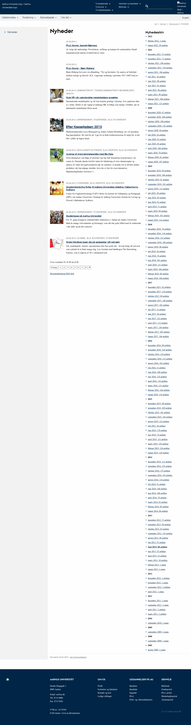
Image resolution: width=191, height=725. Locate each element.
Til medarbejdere (103, 10)
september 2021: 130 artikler (160, 67)
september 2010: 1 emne (158, 622)
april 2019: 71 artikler (157, 206)
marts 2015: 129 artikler (158, 443)
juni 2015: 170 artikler (157, 430)
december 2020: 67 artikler (159, 112)
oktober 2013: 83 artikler (158, 528)
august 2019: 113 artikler (158, 188)
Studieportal (166, 689)
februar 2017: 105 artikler (159, 331)
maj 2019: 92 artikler (157, 202)
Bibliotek (122, 7)
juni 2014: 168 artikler (157, 488)
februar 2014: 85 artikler (158, 506)
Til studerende (102, 3)
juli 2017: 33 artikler (156, 309)
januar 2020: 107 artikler (158, 161)
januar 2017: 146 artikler (158, 336)
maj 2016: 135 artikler (157, 376)
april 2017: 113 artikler (158, 322)
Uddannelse (9, 17)
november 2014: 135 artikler (160, 466)
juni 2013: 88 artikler (157, 546)
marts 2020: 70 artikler (157, 152)
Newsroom (174, 24)
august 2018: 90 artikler (158, 246)
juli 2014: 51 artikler (156, 484)
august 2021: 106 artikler (158, 72)
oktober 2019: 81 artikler (158, 179)
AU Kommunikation (78, 657)
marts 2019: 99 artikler (157, 211)
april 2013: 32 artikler (157, 555)
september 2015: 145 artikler (160, 416)
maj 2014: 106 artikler (157, 493)
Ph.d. (132, 696)
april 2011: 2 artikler (156, 609)
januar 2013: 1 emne (156, 569)
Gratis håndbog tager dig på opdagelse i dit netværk (93, 241)
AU (156, 24)
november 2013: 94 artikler (159, 524)
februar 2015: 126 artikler (159, 448)
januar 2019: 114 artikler (158, 220)
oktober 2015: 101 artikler (159, 412)
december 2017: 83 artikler (159, 287)
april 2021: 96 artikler (157, 90)
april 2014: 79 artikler (157, 497)
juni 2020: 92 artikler (157, 139)
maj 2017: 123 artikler (157, 318)
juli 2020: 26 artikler (156, 134)
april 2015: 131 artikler (158, 439)
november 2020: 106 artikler (160, 116)
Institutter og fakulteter (128, 3)
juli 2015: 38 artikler (156, 425)
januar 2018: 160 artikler (158, 278)
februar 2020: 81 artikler (158, 157)
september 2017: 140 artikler (160, 300)
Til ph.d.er (100, 7)
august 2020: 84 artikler (158, 130)
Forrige (54, 267)
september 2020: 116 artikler (160, 125)
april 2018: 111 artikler (158, 264)
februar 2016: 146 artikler (159, 390)
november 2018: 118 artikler (160, 233)
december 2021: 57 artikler (159, 54)
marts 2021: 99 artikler (157, 94)
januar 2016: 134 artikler (158, 394)
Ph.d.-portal (166, 692)
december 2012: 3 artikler (159, 578)
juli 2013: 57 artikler (156, 542)
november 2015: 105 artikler (160, 408)
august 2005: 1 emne (156, 649)
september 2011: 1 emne (158, 605)
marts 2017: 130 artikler (158, 327)
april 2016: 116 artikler (158, 381)
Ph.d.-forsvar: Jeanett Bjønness (81, 45)
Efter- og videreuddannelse (141, 699)
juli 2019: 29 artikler (156, 193)
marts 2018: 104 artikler (158, 269)
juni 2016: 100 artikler (157, 372)
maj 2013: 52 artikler (157, 551)
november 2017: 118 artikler (160, 291)
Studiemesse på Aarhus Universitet (83, 215)
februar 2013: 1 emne (157, 564)
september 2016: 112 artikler (160, 358)
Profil (100, 685)
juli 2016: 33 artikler (156, 367)
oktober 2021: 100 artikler (159, 63)
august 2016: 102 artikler (158, 363)
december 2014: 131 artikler (160, 461)
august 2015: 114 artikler (158, 421)
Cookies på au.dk (173, 711)
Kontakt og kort (104, 692)
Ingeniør (133, 692)
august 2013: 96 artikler (158, 537)
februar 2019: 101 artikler (159, 215)
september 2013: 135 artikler (160, 533)
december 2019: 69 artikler (159, 170)
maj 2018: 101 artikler (157, 260)
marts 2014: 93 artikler (157, 502)
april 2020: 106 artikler (158, 148)
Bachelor (133, 685)
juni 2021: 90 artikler (157, 81)
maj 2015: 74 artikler (157, 434)
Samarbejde (47, 17)
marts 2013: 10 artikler (157, 560)
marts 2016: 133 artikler (158, 385)
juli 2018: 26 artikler (156, 251)
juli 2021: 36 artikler (156, 76)
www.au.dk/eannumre (71, 713)
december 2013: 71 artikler (159, 520)
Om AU (65, 17)
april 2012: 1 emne (156, 591)
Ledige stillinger (105, 696)
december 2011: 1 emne (158, 600)
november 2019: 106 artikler (160, 175)
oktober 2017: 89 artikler (158, 296)
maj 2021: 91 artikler (157, 85)
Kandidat (133, 689)
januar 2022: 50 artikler (158, 45)
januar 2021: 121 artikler (158, 103)
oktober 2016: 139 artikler (159, 354)
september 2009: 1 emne (158, 631)
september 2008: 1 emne (158, 640)
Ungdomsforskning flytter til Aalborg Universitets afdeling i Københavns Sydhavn (102, 188)
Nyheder (12, 32)
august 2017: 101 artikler (158, 305)
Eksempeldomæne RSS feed (62, 273)
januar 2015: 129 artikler (158, 452)
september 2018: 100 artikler (160, 242)
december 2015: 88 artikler (159, 403)
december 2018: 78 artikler (159, 228)
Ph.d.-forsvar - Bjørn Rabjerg (80, 68)
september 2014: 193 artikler (160, 475)
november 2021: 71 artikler (159, 58)
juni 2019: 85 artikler (157, 197)
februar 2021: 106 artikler (159, 99)
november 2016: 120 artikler (160, 349)
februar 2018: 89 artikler (158, 273)
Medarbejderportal (169, 696)
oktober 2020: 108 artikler (159, 121)
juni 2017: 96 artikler (157, 314)
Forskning (28, 17)
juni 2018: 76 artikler (157, 255)
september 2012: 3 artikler (159, 587)
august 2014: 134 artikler (158, 479)
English (185, 17)
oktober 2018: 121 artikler (159, 237)
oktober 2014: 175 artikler (159, 470)
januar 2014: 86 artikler (158, 511)
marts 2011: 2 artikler (157, 614)
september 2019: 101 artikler (160, 184)
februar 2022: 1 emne (157, 40)
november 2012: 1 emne (158, 582)
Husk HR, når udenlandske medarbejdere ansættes (92, 97)
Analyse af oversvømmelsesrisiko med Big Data (89, 153)
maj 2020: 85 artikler (157, 143)
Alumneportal (167, 699)
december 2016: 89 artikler (159, 345)
